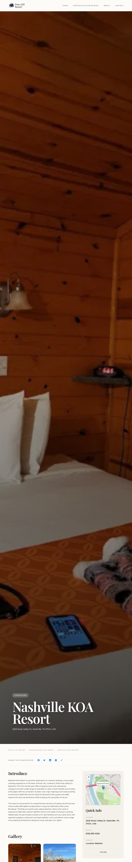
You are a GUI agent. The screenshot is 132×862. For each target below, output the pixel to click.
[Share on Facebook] (38, 760)
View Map (103, 852)
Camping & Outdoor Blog (86, 6)
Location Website (94, 843)
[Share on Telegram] (56, 760)
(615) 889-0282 (93, 833)
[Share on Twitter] (44, 760)
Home (65, 6)
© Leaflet (117, 804)
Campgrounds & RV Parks (41, 750)
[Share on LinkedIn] (50, 760)
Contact (119, 6)
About (107, 6)
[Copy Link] (61, 760)
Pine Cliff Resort (16, 750)
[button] (103, 787)
